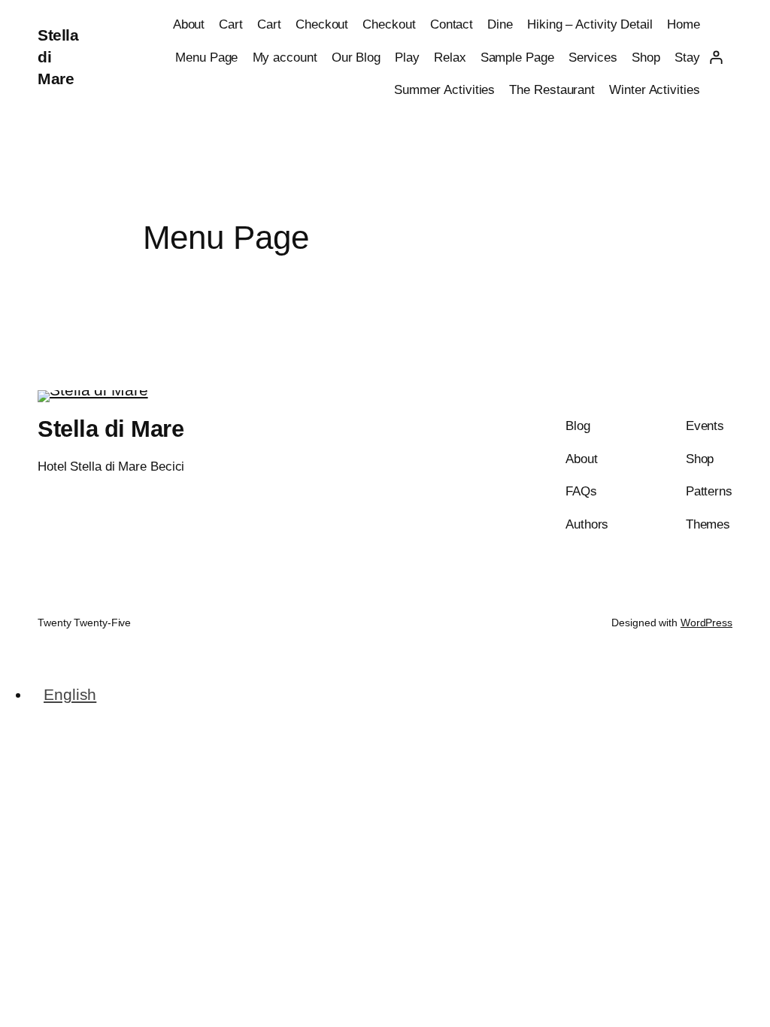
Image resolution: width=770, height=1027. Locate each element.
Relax (450, 57)
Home (683, 24)
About (189, 24)
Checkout (322, 24)
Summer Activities (444, 89)
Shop (646, 57)
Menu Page (206, 57)
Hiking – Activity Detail (590, 24)
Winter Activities (654, 89)
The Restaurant (552, 89)
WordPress (706, 623)
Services (592, 57)
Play (407, 57)
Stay (687, 57)
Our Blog (356, 57)
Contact (451, 24)
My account (285, 57)
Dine (500, 24)
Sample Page (517, 57)
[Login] (716, 57)
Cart (231, 24)
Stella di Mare (110, 429)
